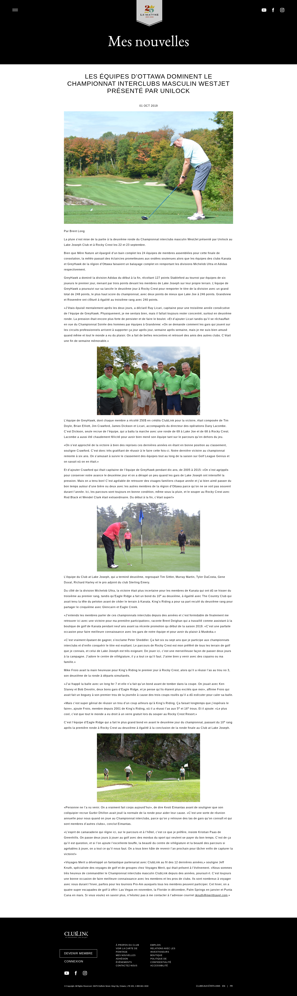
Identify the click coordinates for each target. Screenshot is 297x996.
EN (223, 986)
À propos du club (127, 945)
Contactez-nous (126, 965)
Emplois (155, 945)
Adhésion (122, 959)
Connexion (73, 961)
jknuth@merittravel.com (211, 895)
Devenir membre (78, 953)
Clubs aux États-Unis (208, 986)
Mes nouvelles (126, 955)
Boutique (156, 955)
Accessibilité (159, 965)
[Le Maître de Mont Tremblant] (149, 13)
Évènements (124, 962)
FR (231, 986)
